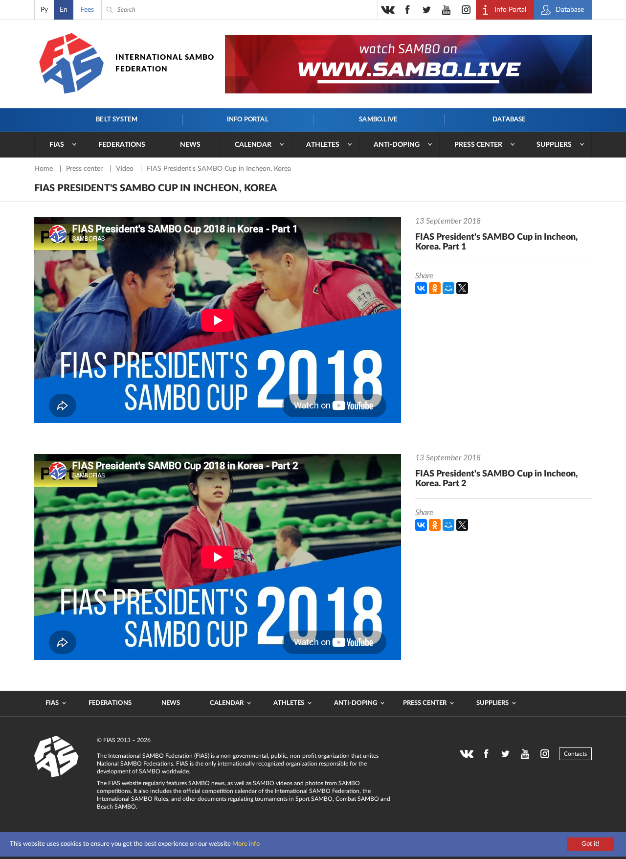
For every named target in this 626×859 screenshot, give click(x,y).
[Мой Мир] (448, 288)
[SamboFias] (56, 757)
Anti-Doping (397, 144)
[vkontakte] (388, 10)
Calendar (253, 144)
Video (125, 168)
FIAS (56, 144)
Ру (44, 9)
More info (246, 844)
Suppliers (554, 144)
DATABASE (509, 119)
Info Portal (247, 119)
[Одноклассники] (435, 288)
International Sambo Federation (164, 63)
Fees (87, 9)
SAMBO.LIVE (378, 119)
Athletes (322, 144)
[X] (462, 288)
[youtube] (446, 10)
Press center (478, 144)
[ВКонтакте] (421, 288)
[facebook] (407, 10)
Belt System (116, 119)
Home (44, 168)
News (190, 144)
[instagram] (466, 10)
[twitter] (427, 10)
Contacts (575, 754)
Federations (121, 144)
